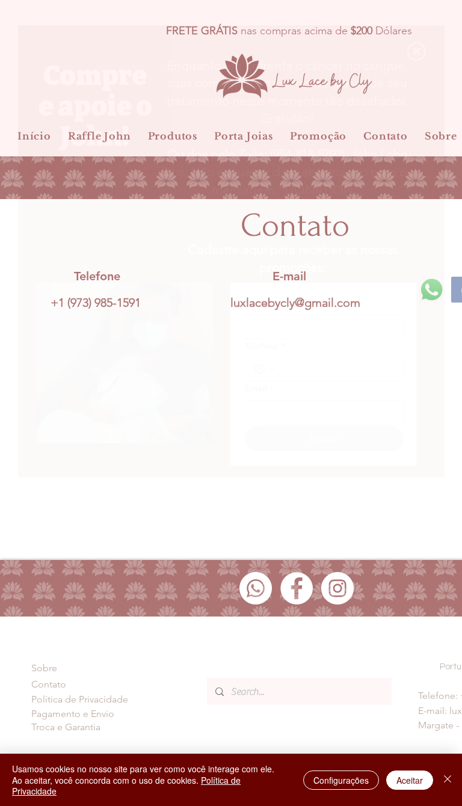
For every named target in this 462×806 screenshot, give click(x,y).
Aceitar (409, 780)
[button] (416, 51)
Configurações (341, 780)
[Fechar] (447, 779)
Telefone (265, 345)
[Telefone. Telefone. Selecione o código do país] (265, 369)
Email (259, 388)
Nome (260, 302)
